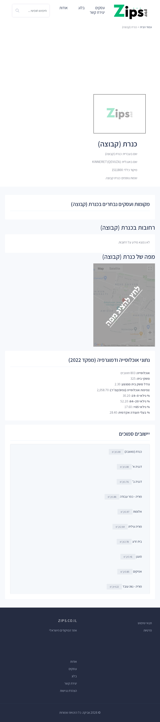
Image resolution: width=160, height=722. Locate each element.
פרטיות (148, 630)
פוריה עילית (135, 526)
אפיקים (137, 571)
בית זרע (137, 541)
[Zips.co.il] (131, 11)
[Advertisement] (80, 61)
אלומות (137, 511)
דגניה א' (137, 466)
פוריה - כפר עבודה (131, 496)
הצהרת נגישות (68, 691)
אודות (63, 7)
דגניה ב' (137, 481)
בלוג (81, 7)
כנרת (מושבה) (133, 451)
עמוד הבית (146, 27)
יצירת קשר (97, 12)
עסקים (73, 669)
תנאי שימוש (145, 623)
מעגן (139, 556)
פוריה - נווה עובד (132, 586)
